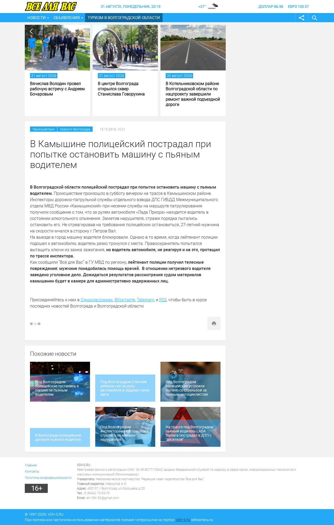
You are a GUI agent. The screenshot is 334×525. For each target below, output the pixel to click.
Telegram (145, 300)
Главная (31, 465)
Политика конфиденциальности (48, 477)
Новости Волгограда (75, 129)
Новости (36, 17)
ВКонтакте (125, 300)
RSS (162, 300)
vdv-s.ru (183, 519)
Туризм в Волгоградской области (124, 17)
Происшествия (44, 129)
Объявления (66, 17)
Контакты (32, 471)
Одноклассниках (97, 300)
